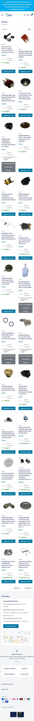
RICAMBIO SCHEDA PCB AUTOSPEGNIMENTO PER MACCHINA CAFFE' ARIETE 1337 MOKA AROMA (8, 434)
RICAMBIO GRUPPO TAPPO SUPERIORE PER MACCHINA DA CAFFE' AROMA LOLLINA (8, 564)
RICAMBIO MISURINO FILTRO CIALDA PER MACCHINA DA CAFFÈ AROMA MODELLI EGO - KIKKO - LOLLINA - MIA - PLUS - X (25, 522)
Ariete (3, 44)
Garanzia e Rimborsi (9, 674)
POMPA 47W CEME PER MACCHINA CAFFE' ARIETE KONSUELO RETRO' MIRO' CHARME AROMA (25, 430)
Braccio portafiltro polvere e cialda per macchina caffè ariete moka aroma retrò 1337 (7, 49)
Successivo (28, 588)
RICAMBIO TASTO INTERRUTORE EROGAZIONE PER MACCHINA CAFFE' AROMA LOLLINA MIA (25, 390)
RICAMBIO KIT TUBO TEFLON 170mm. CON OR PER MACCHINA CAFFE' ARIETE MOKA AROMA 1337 (8, 236)
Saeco (20, 49)
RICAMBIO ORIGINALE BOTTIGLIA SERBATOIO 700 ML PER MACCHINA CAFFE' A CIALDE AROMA (25, 284)
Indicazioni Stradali (11, 626)
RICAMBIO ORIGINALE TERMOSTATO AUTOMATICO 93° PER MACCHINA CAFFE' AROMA (8, 196)
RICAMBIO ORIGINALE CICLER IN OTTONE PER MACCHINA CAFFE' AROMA (8, 388)
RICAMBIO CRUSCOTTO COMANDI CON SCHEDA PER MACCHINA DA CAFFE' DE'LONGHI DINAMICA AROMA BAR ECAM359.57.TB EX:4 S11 (25, 474)
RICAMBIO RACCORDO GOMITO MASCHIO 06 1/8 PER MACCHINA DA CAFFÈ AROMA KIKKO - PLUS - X (8, 520)
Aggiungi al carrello (8, 71)
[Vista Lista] (31, 29)
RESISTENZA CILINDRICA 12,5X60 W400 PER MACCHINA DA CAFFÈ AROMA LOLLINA (25, 564)
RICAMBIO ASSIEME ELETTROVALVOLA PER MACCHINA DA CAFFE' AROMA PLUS (25, 240)
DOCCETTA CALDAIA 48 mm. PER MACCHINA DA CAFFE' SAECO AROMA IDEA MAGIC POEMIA (8, 476)
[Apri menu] (2, 15)
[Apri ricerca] (25, 15)
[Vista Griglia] (29, 29)
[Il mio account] (28, 15)
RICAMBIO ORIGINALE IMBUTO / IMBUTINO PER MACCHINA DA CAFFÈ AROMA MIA (25, 138)
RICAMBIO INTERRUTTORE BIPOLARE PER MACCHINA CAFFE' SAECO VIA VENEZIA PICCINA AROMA (8, 98)
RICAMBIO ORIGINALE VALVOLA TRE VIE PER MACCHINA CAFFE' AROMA (25, 337)
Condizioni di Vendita (9, 668)
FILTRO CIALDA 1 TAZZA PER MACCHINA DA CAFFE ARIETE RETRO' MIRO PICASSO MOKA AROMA (25, 96)
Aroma (3, 137)
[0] (31, 15)
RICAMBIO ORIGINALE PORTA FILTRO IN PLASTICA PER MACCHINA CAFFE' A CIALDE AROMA (25, 196)
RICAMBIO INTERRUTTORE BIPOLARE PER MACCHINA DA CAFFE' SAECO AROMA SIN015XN (25, 54)
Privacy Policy (25, 674)
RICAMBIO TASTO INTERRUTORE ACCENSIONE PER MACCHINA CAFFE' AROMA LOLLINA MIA (8, 142)
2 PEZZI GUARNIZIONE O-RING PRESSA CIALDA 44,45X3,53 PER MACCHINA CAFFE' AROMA (8, 335)
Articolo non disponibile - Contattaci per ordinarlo (8, 167)
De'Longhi (21, 467)
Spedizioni (25, 668)
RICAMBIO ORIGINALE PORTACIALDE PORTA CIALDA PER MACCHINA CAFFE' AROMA (8, 281)
